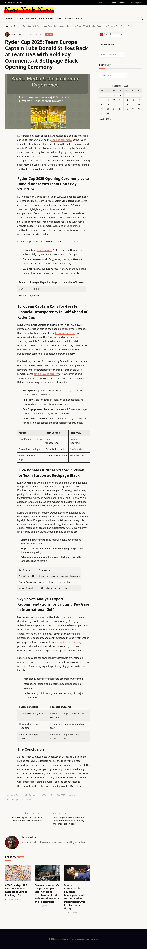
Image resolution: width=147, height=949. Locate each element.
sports (72, 795)
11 (120, 99)
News (60, 18)
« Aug (101, 118)
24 (114, 109)
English (107, 34)
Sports (79, 18)
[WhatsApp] (8, 216)
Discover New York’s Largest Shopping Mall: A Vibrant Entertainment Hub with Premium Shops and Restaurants (47, 893)
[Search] (141, 18)
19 (126, 104)
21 (139, 104)
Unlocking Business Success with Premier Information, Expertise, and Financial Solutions (69, 820)
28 (139, 109)
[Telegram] (8, 209)
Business (10, 18)
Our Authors (112, 2)
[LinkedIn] (8, 157)
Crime (20, 18)
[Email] (8, 172)
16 (108, 104)
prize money (44, 250)
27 (132, 109)
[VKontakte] (8, 201)
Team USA (26, 799)
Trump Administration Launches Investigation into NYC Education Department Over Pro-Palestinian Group (74, 897)
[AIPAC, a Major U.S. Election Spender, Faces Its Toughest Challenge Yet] (18, 873)
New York (43, 795)
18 (120, 104)
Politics (69, 18)
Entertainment (46, 18)
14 (139, 99)
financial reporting (65, 333)
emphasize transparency (67, 642)
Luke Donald (29, 795)
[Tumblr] (8, 187)
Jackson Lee (19, 34)
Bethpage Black (13, 795)
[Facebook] (8, 143)
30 (108, 113)
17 (114, 104)
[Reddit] (8, 194)
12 (126, 99)
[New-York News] (29, 10)
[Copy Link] (8, 179)
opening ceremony (61, 139)
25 (120, 109)
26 (126, 109)
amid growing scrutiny (46, 373)
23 (108, 109)
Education (31, 18)
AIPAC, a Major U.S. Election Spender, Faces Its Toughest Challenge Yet (16, 890)
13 (132, 99)
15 (102, 104)
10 (114, 99)
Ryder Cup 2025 (58, 795)
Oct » (108, 118)
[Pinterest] (8, 165)
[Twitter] (8, 150)
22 (102, 109)
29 (102, 113)
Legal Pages (135, 2)
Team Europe (12, 799)
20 (132, 104)
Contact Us (123, 2)
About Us (101, 2)
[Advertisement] (71, 9)
